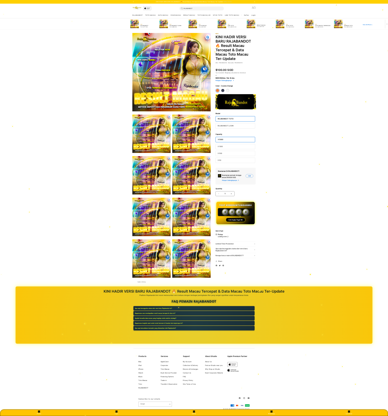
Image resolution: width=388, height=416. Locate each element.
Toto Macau (142, 380)
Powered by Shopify (243, 409)
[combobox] (201, 8)
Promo (39, 413)
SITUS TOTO (217, 15)
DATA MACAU (163, 15)
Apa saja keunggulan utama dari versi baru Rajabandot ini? (153, 308)
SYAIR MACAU (176, 15)
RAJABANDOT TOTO (226, 119)
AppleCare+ (165, 361)
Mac (139, 361)
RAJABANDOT (137, 15)
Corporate (164, 365)
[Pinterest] (223, 265)
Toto (140, 384)
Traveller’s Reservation (169, 384)
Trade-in (164, 380)
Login (116, 413)
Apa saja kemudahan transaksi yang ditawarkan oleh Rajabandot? (155, 328)
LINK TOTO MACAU (232, 15)
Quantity (219, 189)
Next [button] (255, 2)
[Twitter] (220, 265)
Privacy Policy (188, 380)
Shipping (228, 73)
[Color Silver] (227, 90)
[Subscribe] (169, 404)
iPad (139, 365)
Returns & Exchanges (190, 369)
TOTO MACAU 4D (204, 15)
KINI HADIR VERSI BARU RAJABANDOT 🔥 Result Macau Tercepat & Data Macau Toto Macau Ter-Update (194, 2)
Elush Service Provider (169, 373)
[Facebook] (217, 265)
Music (140, 376)
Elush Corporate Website (214, 373)
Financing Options (167, 376)
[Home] (137, 7)
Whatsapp (271, 413)
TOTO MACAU (150, 15)
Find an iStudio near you (214, 365)
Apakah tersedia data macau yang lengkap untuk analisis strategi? (155, 318)
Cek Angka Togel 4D (235, 220)
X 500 (220, 153)
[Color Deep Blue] (222, 90)
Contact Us (187, 373)
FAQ (184, 376)
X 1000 (220, 146)
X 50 (219, 160)
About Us (208, 361)
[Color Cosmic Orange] (218, 90)
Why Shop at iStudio (212, 369)
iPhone (140, 369)
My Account (187, 361)
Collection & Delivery (190, 365)
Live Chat (349, 413)
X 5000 (220, 139)
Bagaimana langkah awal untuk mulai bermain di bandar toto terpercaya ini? (159, 323)
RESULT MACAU (189, 15)
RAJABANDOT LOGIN (226, 126)
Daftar (194, 413)
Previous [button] (133, 2)
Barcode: (231, 63)
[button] (137, 15)
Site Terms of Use (189, 384)
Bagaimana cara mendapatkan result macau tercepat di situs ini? (155, 313)
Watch (140, 373)
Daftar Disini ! (227, 2)
